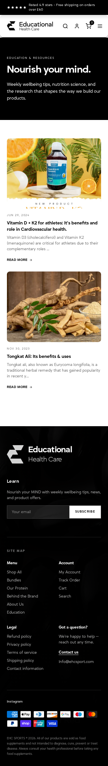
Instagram (15, 701)
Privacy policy (19, 644)
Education (16, 612)
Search (65, 596)
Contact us (69, 652)
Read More (17, 260)
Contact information (25, 668)
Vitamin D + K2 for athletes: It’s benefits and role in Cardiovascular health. (52, 226)
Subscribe (85, 511)
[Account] (77, 26)
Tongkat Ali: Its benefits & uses (39, 356)
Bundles (14, 580)
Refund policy (19, 636)
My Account (69, 572)
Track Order (69, 580)
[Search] (65, 26)
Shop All (14, 572)
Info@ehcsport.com (76, 662)
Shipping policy (20, 660)
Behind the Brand (22, 596)
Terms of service (22, 652)
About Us (15, 604)
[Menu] (100, 26)
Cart (63, 588)
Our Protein (17, 588)
